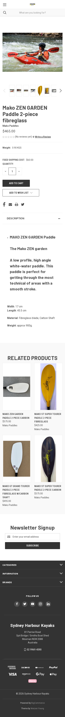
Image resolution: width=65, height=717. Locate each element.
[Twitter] (22, 204)
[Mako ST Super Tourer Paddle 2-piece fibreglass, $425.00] (48, 387)
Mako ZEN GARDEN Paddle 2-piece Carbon (15, 416)
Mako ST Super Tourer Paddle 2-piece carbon (47, 488)
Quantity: (8, 164)
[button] (41, 137)
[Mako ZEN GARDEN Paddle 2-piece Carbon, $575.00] (16, 387)
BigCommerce (38, 703)
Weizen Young (37, 708)
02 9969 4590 (34, 649)
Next (60, 90)
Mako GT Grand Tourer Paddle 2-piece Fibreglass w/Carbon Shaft (16, 492)
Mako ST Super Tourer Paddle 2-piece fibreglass (47, 418)
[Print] (16, 204)
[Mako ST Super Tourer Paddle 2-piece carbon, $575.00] (48, 459)
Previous (5, 90)
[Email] (10, 204)
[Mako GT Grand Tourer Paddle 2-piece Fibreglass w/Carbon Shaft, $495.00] (16, 459)
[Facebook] (4, 204)
